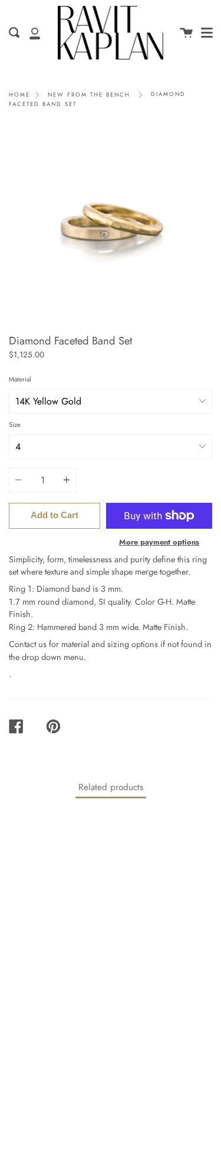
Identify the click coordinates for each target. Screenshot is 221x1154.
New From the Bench (89, 95)
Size (15, 424)
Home (19, 95)
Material (20, 379)
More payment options (159, 542)
